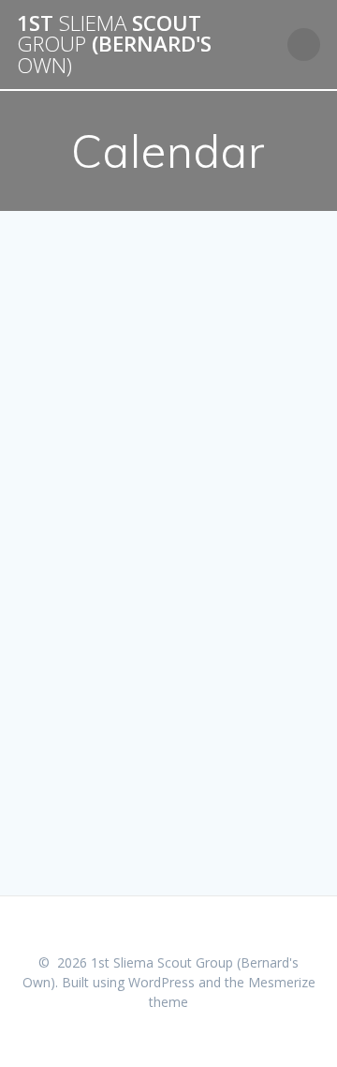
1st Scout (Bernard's (114, 44)
